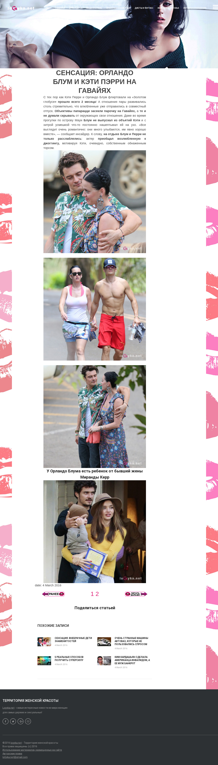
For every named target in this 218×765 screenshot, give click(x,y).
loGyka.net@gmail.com (15, 757)
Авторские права (12, 753)
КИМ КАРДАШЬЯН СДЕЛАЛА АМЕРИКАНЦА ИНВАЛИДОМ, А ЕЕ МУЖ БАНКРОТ (132, 660)
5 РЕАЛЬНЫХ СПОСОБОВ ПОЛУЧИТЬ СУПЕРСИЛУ (69, 658)
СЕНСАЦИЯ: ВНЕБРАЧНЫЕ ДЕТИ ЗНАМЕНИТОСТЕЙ (73, 640)
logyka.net (16, 742)
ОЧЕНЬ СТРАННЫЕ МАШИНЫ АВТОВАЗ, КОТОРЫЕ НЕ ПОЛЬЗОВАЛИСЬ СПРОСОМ (131, 641)
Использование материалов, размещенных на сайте (32, 750)
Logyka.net (8, 707)
